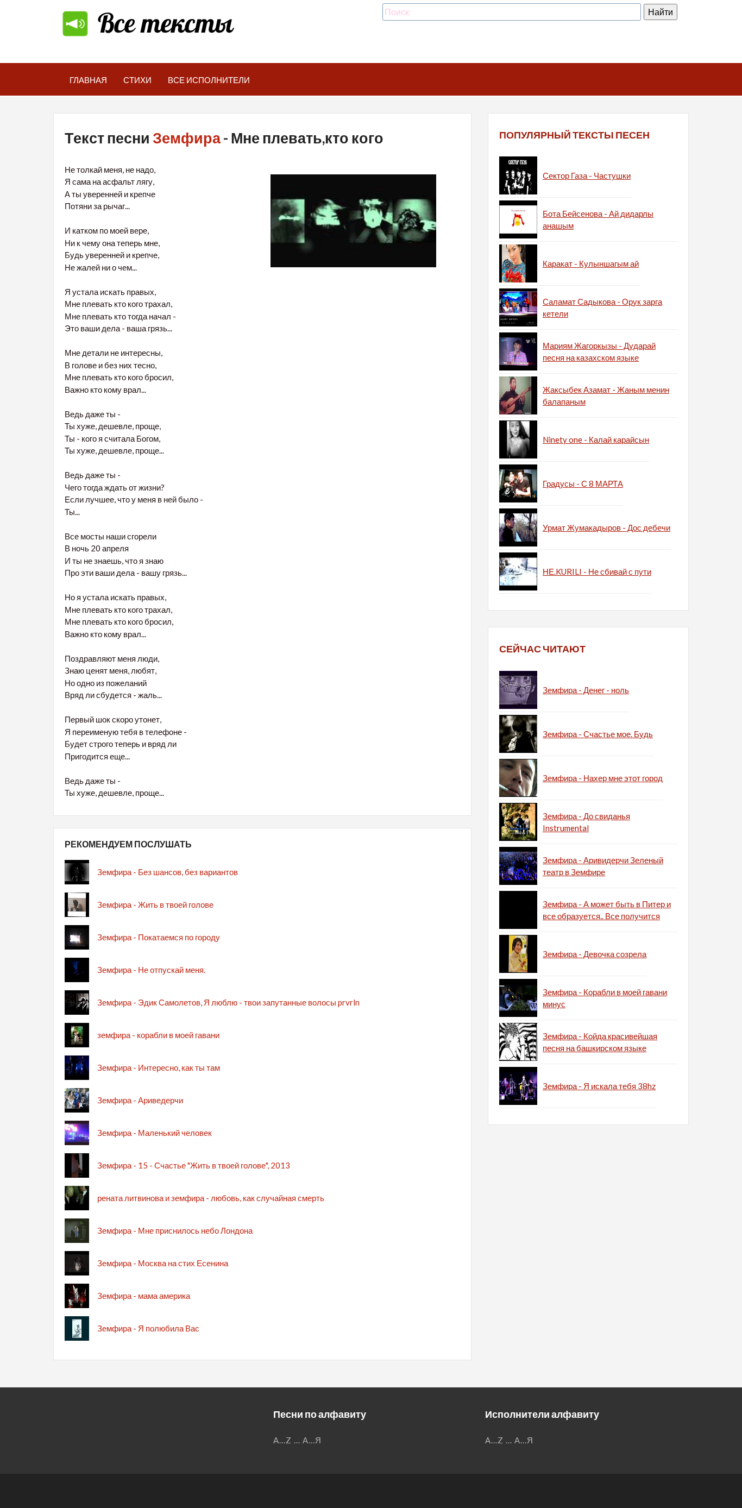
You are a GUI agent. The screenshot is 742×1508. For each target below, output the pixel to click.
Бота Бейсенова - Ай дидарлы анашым (598, 220)
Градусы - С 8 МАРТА (583, 483)
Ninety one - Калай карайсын (596, 439)
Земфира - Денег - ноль (586, 690)
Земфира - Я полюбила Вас (148, 1328)
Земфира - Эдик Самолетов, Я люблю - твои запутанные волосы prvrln (228, 1002)
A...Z (282, 1440)
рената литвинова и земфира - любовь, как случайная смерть (210, 1198)
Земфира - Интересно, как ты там (158, 1067)
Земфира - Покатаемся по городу (158, 937)
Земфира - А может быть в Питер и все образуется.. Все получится (607, 910)
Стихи (137, 80)
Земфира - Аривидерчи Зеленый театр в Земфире (603, 866)
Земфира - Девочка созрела (594, 954)
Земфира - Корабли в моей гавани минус (605, 998)
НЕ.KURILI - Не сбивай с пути (597, 571)
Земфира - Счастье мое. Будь (598, 734)
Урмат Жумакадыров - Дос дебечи (606, 527)
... (297, 1440)
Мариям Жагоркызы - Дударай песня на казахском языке (599, 352)
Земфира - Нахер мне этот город (603, 778)
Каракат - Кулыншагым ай (591, 263)
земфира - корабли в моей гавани (158, 1035)
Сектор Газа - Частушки (587, 175)
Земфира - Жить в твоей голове (155, 904)
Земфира (187, 138)
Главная (88, 80)
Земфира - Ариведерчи (140, 1100)
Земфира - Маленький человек (154, 1133)
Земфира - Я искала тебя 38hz (599, 1086)
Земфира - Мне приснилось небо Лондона (175, 1230)
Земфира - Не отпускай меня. (151, 970)
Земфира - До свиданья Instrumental (586, 822)
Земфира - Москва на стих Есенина (162, 1263)
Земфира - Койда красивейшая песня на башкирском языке (600, 1042)
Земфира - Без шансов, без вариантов (167, 872)
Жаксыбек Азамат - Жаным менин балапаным (606, 396)
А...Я (312, 1440)
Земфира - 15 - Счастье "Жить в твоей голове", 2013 (193, 1165)
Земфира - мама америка (143, 1295)
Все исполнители (209, 80)
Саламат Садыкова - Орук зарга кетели (602, 308)
